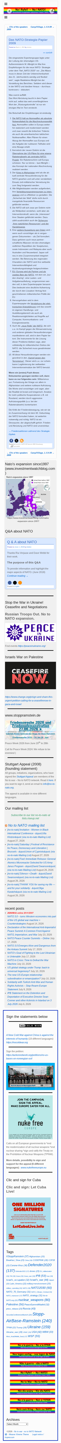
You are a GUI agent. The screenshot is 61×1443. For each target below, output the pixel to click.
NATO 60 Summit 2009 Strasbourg (32, 444)
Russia (29, 1308)
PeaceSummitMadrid (36, 1304)
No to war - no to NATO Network (28, 1431)
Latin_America (18, 1284)
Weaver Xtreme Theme (19, 1434)
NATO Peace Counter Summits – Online (28, 938)
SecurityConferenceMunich (19, 1315)
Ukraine (38, 1327)
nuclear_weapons (34, 1300)
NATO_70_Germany (18, 1292)
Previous (8, 11)
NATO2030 (41, 1287)
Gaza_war (29, 1276)
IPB (41, 1275)
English (16, 586)
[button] (11, 440)
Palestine (15, 1304)
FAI (13, 1276)
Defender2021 (22, 1271)
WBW (47, 1332)
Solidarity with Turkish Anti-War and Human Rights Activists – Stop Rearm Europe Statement (30, 986)
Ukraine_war (14, 1332)
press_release (14, 1309)
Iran (50, 1276)
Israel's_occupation (17, 1280)
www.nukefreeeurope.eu (33, 1167)
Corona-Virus (18, 1265)
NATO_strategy (32, 1295)
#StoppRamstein (17, 1256)
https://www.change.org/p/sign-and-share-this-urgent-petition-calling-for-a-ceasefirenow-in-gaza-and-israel (29, 701)
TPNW (11, 1327)
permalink (17, 446)
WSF (34, 1336)
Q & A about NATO (22, 542)
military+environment (39, 1284)
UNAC (27, 1332)
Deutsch (17, 444)
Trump (21, 1327)
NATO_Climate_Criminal (41, 1292)
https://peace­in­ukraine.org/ (32, 646)
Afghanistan (37, 1256)
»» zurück (47, 52)
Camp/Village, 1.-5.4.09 (42, 27)
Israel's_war (39, 1279)
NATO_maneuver (14, 1296)
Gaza (20, 1276)
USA (37, 1331)
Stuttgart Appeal (25, 776)
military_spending (14, 1288)
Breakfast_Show (15, 1260)
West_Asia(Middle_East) (16, 1336)
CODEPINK (40, 1260)
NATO (26, 1288)
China (28, 1260)
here (51, 780)
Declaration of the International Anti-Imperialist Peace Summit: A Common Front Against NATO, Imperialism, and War (31, 931)
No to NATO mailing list (26, 825)
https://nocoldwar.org (17, 1042)
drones (34, 1271)
